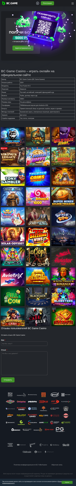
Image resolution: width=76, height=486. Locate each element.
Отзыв (3, 350)
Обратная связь (56, 465)
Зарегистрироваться (23, 48)
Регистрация (47, 3)
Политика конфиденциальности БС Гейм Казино (30, 465)
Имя (2, 340)
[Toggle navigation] (72, 3)
